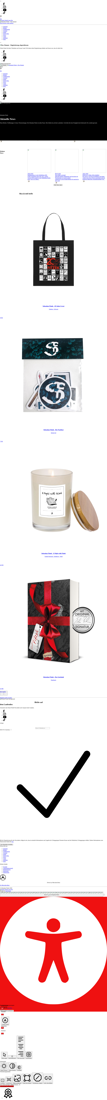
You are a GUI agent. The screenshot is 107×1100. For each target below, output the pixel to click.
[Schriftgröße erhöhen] (2, 1009)
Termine (5, 31)
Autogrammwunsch (8, 868)
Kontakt (5, 867)
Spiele (4, 32)
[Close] (0, 42)
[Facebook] (4, 5)
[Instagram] (4, 8)
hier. (13, 841)
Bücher (5, 28)
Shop (4, 39)
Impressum (6, 871)
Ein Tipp (10, 1008)
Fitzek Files (6, 33)
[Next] (6, 693)
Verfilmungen (6, 29)
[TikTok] (4, 13)
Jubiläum (5, 38)
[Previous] (2, 693)
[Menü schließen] (3, 65)
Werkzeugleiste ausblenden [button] (7, 1010)
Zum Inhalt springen (5, 1084)
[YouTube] (4, 10)
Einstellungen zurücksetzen (7, 1086)
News (4, 35)
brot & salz (8, 891)
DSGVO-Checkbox (5, 729)
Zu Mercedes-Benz (4, 885)
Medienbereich (6, 869)
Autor (4, 36)
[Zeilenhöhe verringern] (2, 1033)
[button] (104, 895)
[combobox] (51, 894)
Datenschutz (6, 872)
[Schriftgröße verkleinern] (2, 1014)
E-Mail (1, 723)
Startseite (5, 26)
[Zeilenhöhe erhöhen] (2, 1028)
